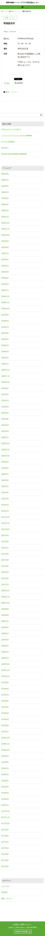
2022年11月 (5, 449)
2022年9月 (5, 462)
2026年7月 (5, 180)
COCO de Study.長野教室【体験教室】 (14, 154)
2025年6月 (5, 259)
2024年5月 (5, 339)
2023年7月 (5, 400)
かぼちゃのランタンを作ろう (11, 129)
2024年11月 (5, 302)
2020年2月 (5, 652)
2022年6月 (5, 480)
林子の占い (5, 148)
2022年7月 (5, 474)
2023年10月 (5, 382)
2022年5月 (5, 486)
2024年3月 (5, 351)
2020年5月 (5, 633)
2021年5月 (5, 560)
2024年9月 (5, 315)
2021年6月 (5, 554)
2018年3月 (5, 793)
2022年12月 (5, 443)
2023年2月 (5, 431)
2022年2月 (5, 505)
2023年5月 (5, 413)
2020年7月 (5, 621)
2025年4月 (5, 272)
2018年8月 (5, 762)
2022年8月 (5, 468)
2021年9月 (5, 535)
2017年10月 (5, 823)
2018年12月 (5, 737)
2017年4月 (5, 860)
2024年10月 (5, 308)
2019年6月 (5, 701)
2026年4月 (5, 198)
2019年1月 (5, 731)
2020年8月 (5, 615)
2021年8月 (5, 541)
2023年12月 (5, 370)
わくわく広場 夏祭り (8, 141)
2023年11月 (5, 376)
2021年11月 (5, 523)
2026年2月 (5, 210)
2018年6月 (5, 774)
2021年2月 (5, 578)
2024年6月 (5, 333)
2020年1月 (5, 658)
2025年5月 (5, 265)
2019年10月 (5, 676)
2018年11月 (5, 744)
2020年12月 (5, 590)
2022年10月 (5, 455)
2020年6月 (5, 627)
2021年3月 (5, 572)
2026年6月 (5, 186)
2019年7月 (5, 695)
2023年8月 (5, 394)
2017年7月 (5, 842)
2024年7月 (5, 327)
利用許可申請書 (21, 932)
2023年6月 (5, 406)
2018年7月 (5, 768)
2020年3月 (5, 646)
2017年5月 (5, 854)
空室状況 (4, 892)
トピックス (5, 886)
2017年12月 (5, 811)
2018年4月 (5, 786)
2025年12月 (5, 223)
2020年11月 (5, 596)
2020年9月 (5, 609)
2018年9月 (5, 756)
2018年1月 (5, 805)
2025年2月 (5, 284)
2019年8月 (5, 688)
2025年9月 (5, 241)
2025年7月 (5, 253)
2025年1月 (5, 290)
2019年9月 (5, 682)
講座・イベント (12, 92)
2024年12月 (5, 296)
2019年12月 (5, 664)
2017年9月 (5, 829)
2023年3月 (5, 425)
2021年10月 (5, 529)
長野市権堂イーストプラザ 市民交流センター (22, 3)
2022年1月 (5, 511)
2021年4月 (5, 566)
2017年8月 (5, 836)
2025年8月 (5, 247)
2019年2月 (5, 725)
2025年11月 (5, 229)
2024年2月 (5, 357)
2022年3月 (5, 498)
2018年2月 (5, 799)
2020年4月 (5, 639)
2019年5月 (5, 707)
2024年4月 (5, 345)
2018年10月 (5, 750)
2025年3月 (5, 278)
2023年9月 (5, 388)
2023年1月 (5, 437)
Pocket (7, 83)
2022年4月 (5, 492)
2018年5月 (5, 780)
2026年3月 (5, 204)
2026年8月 (5, 174)
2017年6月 (5, 848)
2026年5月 (5, 192)
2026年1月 (5, 216)
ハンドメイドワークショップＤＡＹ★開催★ (16, 135)
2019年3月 (5, 719)
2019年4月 (5, 713)
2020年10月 (5, 603)
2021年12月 (5, 517)
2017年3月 (5, 866)
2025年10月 (5, 235)
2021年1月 (5, 584)
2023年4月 (5, 419)
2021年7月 (5, 547)
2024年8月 (5, 321)
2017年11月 (5, 817)
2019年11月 (5, 670)
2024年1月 (5, 364)
